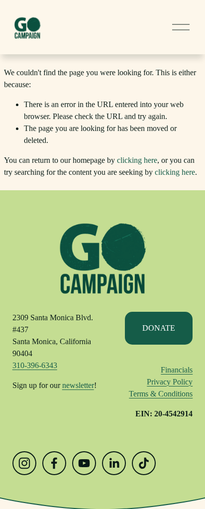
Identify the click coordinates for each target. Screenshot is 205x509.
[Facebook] (54, 463)
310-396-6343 (34, 365)
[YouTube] (84, 463)
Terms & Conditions (161, 393)
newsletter (78, 385)
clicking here (137, 160)
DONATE (158, 328)
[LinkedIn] (114, 463)
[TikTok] (144, 463)
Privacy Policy (170, 382)
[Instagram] (24, 463)
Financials (177, 370)
